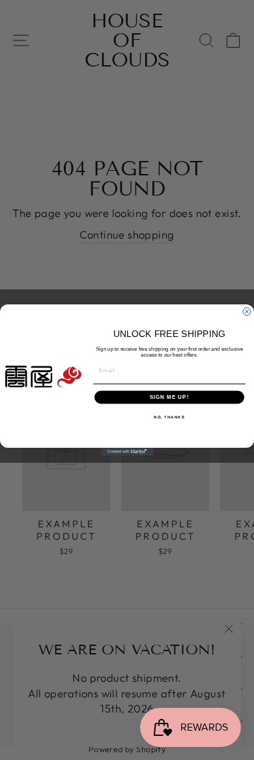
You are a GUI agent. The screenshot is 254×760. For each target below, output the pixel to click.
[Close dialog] (247, 311)
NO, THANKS (169, 417)
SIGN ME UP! (170, 397)
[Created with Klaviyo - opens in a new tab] (127, 452)
